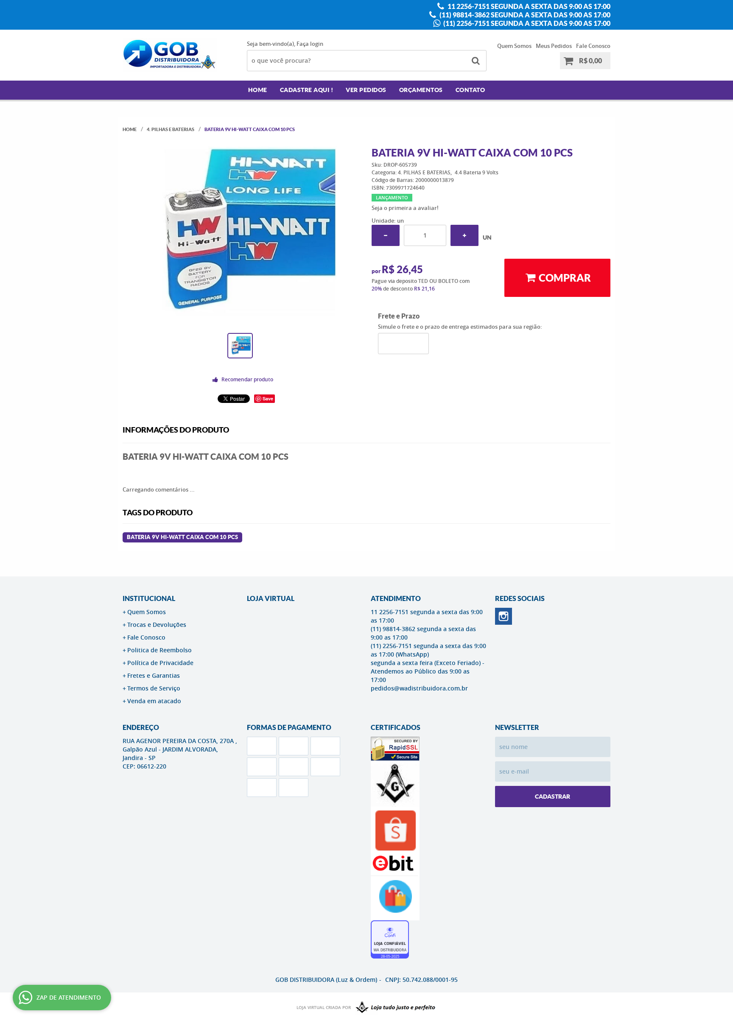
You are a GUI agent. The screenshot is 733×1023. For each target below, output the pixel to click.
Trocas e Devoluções (156, 625)
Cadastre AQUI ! (306, 90)
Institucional (149, 598)
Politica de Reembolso (159, 650)
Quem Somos (514, 46)
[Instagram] (503, 616)
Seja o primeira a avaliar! (405, 208)
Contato (470, 90)
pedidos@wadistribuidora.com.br (419, 688)
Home (257, 90)
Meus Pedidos (554, 46)
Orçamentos (421, 90)
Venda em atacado (154, 701)
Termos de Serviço (153, 688)
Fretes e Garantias (153, 675)
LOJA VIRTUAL (270, 598)
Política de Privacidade (160, 663)
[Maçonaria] (393, 1008)
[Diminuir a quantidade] (386, 235)
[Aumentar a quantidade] (464, 235)
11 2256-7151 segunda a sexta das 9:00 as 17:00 (528, 6)
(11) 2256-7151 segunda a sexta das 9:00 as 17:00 (526, 23)
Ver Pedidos (366, 90)
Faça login (310, 44)
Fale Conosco (593, 46)
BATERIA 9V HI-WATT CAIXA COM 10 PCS (182, 537)
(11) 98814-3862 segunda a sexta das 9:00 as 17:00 (524, 15)
